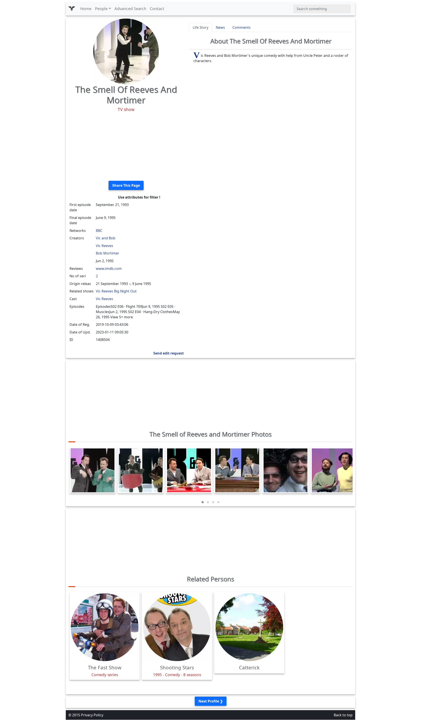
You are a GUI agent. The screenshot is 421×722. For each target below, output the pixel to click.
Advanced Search (130, 8)
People (101, 8)
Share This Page (126, 185)
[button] (202, 502)
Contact (157, 8)
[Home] (71, 8)
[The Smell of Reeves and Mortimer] (126, 50)
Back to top (343, 715)
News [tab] (220, 27)
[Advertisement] (126, 146)
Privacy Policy (92, 715)
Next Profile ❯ (210, 701)
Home (85, 8)
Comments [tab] (241, 27)
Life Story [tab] (200, 27)
